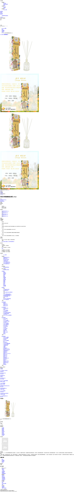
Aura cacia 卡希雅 (5, 320)
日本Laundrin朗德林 (6, 337)
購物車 (1, 12)
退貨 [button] (5, 15)
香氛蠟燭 (4, 277)
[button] (37, 5)
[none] (37, 410)
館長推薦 (3, 287)
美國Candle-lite (5, 354)
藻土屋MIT (4, 364)
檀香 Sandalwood (5, 305)
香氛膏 (4, 283)
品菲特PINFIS (5, 351)
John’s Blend (5, 311)
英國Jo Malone (5, 355)
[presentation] (37, 73)
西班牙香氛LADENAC (6, 348)
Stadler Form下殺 (5, 296)
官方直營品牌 (4, 307)
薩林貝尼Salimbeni (5, 362)
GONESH (4, 339)
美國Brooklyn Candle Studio (7, 353)
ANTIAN (4, 319)
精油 (4, 275)
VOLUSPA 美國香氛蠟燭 (6, 343)
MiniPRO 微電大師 (5, 324)
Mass (4, 341)
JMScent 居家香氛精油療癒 (7, 312)
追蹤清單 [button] (3, 15)
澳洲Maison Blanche (6, 360)
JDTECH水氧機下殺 (6, 299)
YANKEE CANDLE (6, 344)
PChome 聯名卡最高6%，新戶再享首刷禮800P (8, 241)
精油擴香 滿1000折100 (6, 257)
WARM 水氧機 (5, 328)
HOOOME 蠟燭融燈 (6, 340)
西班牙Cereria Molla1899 (6, 349)
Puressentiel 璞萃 (5, 326)
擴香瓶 (4, 276)
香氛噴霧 (4, 279)
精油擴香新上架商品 (6, 269)
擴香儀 (4, 280)
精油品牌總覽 (4, 317)
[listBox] (37, 420)
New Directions (5, 325)
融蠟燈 (4, 281)
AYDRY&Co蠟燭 (5, 338)
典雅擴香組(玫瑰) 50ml (5, 212)
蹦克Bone (4, 363)
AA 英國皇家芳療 (5, 308)
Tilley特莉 (4, 327)
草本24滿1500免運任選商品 (7, 298)
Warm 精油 (4, 329)
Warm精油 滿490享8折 (6, 289)
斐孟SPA (4, 333)
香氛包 (4, 282)
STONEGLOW (5, 314)
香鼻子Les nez (5, 356)
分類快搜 (3, 271)
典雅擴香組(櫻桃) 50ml (5, 214)
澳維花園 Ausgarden (6, 361)
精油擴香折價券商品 (6, 267)
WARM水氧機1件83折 (6, 263)
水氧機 (4, 278)
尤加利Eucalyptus (5, 304)
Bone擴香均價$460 (5, 290)
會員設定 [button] (7, 15)
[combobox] (37, 26)
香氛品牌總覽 (4, 336)
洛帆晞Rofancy (5, 352)
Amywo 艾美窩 (5, 318)
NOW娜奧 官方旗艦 (6, 313)
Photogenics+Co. (5, 342)
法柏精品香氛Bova (5, 350)
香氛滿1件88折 (5, 258)
